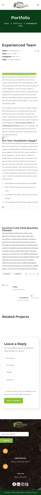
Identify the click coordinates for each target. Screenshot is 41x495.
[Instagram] (22, 484)
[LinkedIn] (18, 484)
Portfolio (17, 24)
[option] (21, 326)
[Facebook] (14, 484)
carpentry (18, 273)
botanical (7, 273)
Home (6, 24)
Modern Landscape (20, 327)
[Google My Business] (27, 484)
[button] (38, 5)
